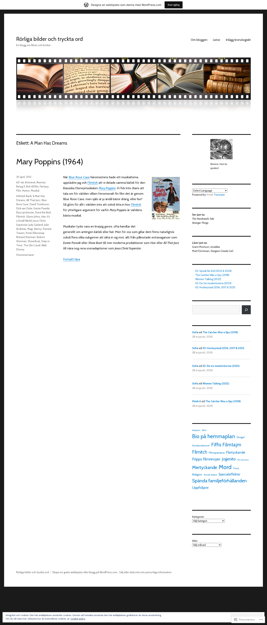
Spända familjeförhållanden (219, 481)
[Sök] (246, 309)
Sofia (195, 332)
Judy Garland (36, 224)
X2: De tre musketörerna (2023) (213, 283)
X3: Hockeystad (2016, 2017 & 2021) (215, 287)
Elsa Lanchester (25, 212)
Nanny (38, 228)
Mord (225, 467)
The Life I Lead (31, 245)
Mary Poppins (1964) (49, 161)
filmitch (196, 401)
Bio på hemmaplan (213, 436)
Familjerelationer (201, 445)
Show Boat (34, 241)
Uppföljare (200, 487)
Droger (241, 437)
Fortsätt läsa (71, 259)
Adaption (196, 430)
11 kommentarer (25, 254)
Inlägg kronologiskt (238, 40)
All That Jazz (33, 200)
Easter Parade (42, 208)
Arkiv (194, 540)
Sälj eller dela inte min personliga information (145, 572)
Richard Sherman (26, 237)
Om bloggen (199, 40)
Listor (216, 40)
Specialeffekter (229, 474)
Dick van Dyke (24, 208)
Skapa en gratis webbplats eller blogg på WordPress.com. (85, 572)
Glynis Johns (33, 216)
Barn (204, 430)
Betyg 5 (20, 186)
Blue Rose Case (79, 177)
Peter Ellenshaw (35, 233)
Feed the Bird (43, 212)
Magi (30, 228)
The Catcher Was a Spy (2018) (212, 275)
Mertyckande (204, 467)
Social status (210, 474)
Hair (43, 216)
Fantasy (44, 186)
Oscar (236, 468)
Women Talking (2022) (208, 279)
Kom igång (173, 4)
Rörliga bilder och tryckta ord (49, 39)
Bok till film (32, 186)
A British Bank (24, 196)
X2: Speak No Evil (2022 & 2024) (213, 270)
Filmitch (92, 182)
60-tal (20, 182)
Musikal (35, 190)
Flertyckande (235, 452)
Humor (26, 190)
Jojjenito (229, 459)
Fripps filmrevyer (206, 459)
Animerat (30, 182)
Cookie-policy (78, 618)
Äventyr (41, 182)
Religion (197, 474)
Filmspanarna (217, 452)
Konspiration (243, 459)
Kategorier (198, 516)
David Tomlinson (39, 204)
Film (18, 190)
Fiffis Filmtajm (226, 445)
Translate (219, 194)
